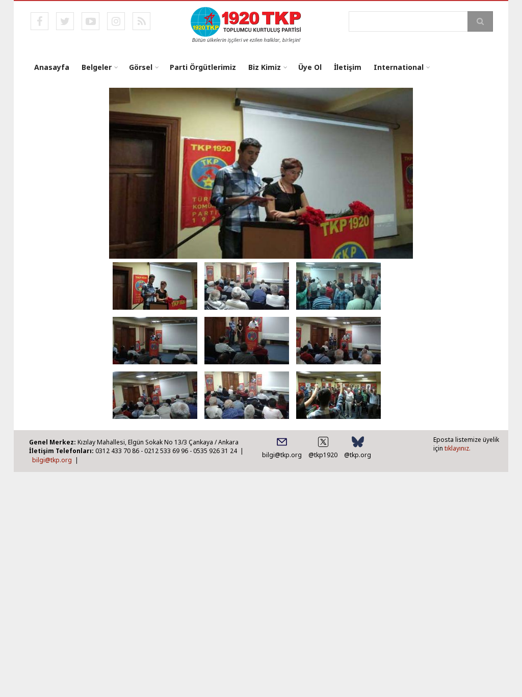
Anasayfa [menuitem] (51, 67)
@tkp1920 (322, 455)
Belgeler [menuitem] (97, 67)
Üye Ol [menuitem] (310, 67)
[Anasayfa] (246, 24)
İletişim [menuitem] (347, 67)
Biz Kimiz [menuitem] (264, 67)
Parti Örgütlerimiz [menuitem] (203, 67)
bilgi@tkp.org (52, 460)
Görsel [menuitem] (140, 67)
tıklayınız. (458, 448)
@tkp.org (357, 455)
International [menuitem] (399, 67)
